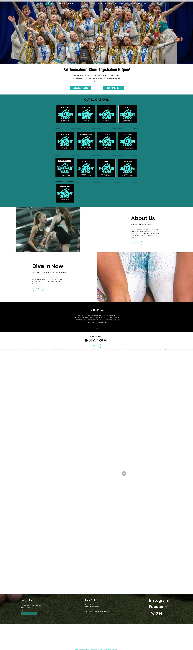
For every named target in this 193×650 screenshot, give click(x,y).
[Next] (184, 317)
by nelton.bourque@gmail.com (110, 649)
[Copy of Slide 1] (98, 328)
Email (22, 610)
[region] (65, 116)
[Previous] (8, 317)
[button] (109, 4)
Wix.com (101, 649)
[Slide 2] (96, 328)
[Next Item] (189, 473)
